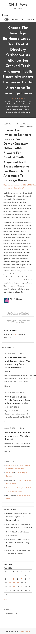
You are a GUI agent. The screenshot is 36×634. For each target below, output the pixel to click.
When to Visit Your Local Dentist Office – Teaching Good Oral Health (18, 552)
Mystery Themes (25, 631)
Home (19, 124)
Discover (7, 386)
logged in (16, 334)
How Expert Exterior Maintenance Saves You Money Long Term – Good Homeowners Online (17, 364)
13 (18, 583)
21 (22, 587)
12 (14, 583)
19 (14, 587)
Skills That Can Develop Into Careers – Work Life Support (17, 436)
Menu (6, 15)
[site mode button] (6, 19)
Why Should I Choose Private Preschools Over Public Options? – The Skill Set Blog (19, 526)
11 (10, 583)
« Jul (5, 599)
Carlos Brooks (10, 488)
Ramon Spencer (11, 465)
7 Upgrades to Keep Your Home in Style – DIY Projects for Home (18, 321)
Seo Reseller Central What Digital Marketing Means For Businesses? (18, 313)
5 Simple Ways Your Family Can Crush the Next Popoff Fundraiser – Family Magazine (18, 543)
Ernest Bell (9, 473)
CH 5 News (18, 5)
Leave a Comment (26, 127)
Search (30, 19)
